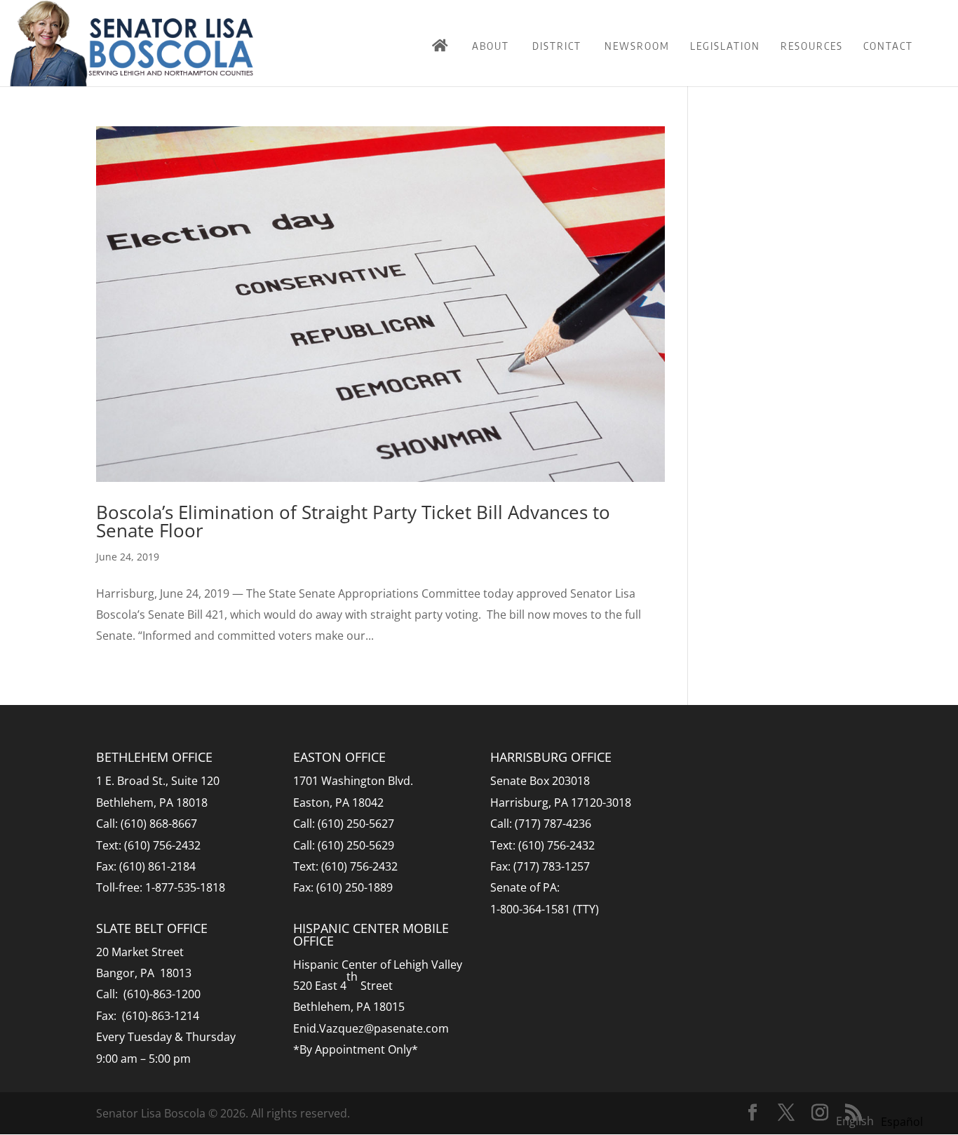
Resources (812, 45)
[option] (902, 1121)
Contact (888, 45)
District (556, 45)
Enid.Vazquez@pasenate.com (371, 1028)
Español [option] (902, 1121)
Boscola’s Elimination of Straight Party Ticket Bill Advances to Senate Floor (353, 521)
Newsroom (637, 45)
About (490, 45)
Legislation (725, 45)
